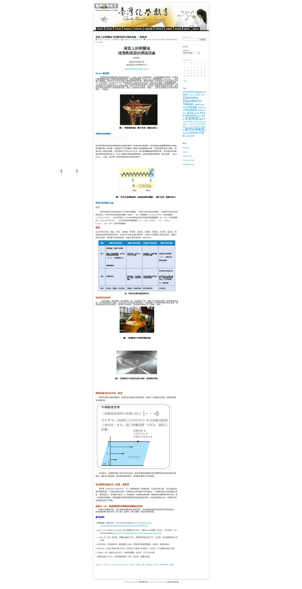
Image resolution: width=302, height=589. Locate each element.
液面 (143, 564)
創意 (202, 104)
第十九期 (156, 564)
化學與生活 (159, 29)
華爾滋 (171, 564)
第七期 (198, 121)
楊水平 (202, 119)
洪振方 (185, 121)
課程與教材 (128, 29)
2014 (186, 92)
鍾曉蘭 (188, 136)
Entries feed (187, 156)
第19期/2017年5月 (136, 39)
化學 (185, 107)
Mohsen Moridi (173, 582)
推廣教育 (169, 29)
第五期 (200, 124)
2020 (197, 94)
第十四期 (193, 127)
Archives (186, 50)
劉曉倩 (132, 564)
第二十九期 (189, 124)
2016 (198, 91)
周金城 (200, 110)
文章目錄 (118, 29)
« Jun (185, 81)
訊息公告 (187, 29)
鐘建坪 (192, 136)
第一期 (193, 122)
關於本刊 (196, 29)
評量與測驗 (149, 29)
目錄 (189, 122)
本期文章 (100, 29)
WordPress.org (188, 164)
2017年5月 (106, 564)
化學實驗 (192, 107)
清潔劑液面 (149, 564)
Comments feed (189, 160)
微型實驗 (196, 113)
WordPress (143, 582)
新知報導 (178, 29)
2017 (100, 564)
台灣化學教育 (190, 110)
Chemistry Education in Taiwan (119, 564)
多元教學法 (126, 39)
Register (186, 148)
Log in (185, 152)
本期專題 (192, 118)
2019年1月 (192, 95)
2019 (185, 94)
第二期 (195, 124)
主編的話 (197, 105)
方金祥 (199, 116)
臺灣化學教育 (106, 6)
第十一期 (187, 127)
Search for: (187, 37)
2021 (203, 95)
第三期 (202, 121)
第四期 (199, 127)
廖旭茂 (190, 113)
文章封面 (109, 29)
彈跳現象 (137, 564)
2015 (192, 91)
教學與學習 (138, 29)
